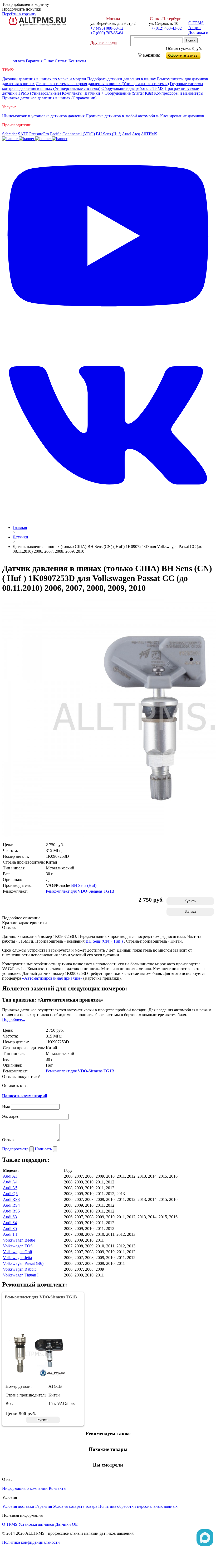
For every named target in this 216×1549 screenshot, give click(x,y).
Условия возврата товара (75, 1506)
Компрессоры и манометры (178, 93)
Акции (194, 27)
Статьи (61, 61)
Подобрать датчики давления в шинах (121, 79)
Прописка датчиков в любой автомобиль (123, 116)
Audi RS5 (11, 1211)
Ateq (136, 134)
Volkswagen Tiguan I (20, 1275)
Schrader (9, 134)
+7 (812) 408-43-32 (165, 28)
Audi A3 (10, 1176)
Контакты (77, 61)
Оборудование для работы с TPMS (132, 88)
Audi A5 (10, 1188)
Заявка (190, 912)
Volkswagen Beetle (19, 1240)
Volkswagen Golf (17, 1252)
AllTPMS (149, 134)
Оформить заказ (187, 54)
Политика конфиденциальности (31, 1542)
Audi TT (10, 1234)
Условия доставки (18, 1506)
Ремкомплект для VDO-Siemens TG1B (80, 891)
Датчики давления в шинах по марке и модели (44, 79)
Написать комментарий (24, 1096)
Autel (126, 134)
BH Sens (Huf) (108, 134)
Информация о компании (25, 1488)
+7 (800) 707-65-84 (106, 33)
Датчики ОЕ (66, 1524)
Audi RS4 (11, 1205)
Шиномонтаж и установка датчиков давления (44, 116)
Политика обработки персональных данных (138, 1506)
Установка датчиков (36, 1524)
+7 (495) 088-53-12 (106, 28)
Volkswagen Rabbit (19, 1269)
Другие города (103, 42)
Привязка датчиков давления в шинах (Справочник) (49, 98)
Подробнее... (13, 1019)
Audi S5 (10, 1228)
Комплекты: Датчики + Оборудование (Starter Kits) (107, 93)
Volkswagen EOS (18, 1246)
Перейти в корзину (19, 14)
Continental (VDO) (78, 134)
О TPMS (196, 23)
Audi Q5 (10, 1193)
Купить (190, 901)
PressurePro (39, 134)
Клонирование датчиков (182, 116)
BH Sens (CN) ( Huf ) (105, 941)
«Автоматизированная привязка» (52, 978)
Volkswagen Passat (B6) (23, 1263)
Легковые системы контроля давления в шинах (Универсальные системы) (102, 83)
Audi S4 (10, 1222)
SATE (23, 134)
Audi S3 (10, 1217)
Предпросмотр (16, 1149)
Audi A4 (10, 1182)
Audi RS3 (11, 1199)
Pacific (55, 134)
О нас (48, 61)
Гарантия (34, 61)
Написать (44, 1149)
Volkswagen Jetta (17, 1257)
